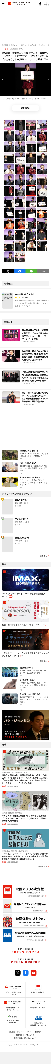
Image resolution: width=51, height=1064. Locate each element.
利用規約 (38, 1032)
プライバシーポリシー (25, 1032)
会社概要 (12, 1032)
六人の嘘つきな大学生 (25, 294)
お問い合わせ (29, 1035)
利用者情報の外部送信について (25, 1038)
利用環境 (19, 1035)
